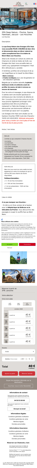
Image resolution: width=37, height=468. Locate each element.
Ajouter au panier (10, 373)
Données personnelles (18, 424)
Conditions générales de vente (18, 419)
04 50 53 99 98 (19, 400)
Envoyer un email (19, 409)
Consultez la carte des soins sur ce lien (20, 99)
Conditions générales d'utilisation (18, 416)
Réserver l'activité (27, 373)
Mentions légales (18, 421)
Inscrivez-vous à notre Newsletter (19, 386)
